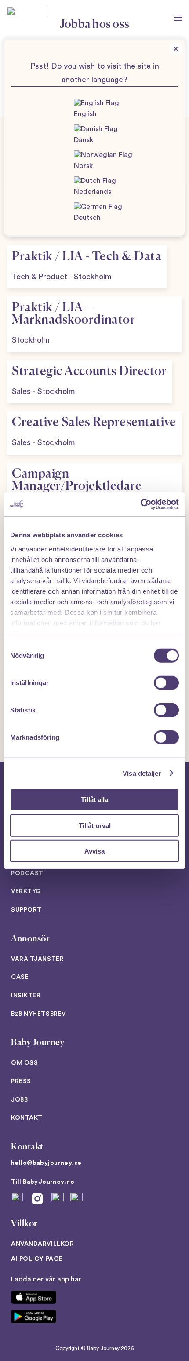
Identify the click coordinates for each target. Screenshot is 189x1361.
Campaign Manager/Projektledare (77, 480)
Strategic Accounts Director (89, 371)
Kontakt (27, 1118)
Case (20, 977)
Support (26, 910)
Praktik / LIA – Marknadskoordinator (73, 314)
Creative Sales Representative (94, 422)
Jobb (19, 1100)
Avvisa (94, 851)
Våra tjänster (37, 959)
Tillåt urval (95, 825)
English (85, 113)
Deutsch (87, 217)
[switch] (166, 683)
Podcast (27, 873)
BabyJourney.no (48, 1182)
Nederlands (92, 191)
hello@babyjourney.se (46, 1163)
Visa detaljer (142, 773)
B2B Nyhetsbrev (38, 1014)
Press (21, 1081)
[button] (178, 17)
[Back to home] (27, 17)
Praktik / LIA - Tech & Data (87, 257)
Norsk (83, 165)
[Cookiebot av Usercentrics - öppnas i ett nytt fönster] (140, 504)
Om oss (24, 1063)
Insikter (25, 995)
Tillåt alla (94, 799)
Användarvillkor (42, 1244)
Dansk (83, 139)
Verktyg (26, 891)
